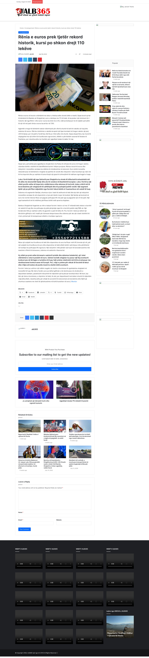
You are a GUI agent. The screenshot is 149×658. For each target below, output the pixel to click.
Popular (115, 63)
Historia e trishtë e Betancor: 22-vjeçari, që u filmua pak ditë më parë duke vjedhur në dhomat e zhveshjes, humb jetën (29, 464)
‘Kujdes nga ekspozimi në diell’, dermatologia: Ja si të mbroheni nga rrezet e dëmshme (80, 436)
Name (20, 512)
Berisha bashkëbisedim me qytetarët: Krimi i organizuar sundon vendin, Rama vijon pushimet (120, 253)
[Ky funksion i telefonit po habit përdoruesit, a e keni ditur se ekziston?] (105, 226)
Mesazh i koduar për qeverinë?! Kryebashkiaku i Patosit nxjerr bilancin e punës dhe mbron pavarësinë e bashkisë (121, 122)
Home (21, 28)
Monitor (74, 281)
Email (20, 520)
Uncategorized (29, 28)
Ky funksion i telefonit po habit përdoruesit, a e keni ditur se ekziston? (121, 224)
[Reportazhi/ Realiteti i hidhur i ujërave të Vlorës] (29, 426)
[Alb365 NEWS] (33, 12)
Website (59, 520)
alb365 (32, 54)
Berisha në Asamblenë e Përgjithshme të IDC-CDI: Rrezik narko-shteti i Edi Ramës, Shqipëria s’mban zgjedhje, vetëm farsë (55, 464)
